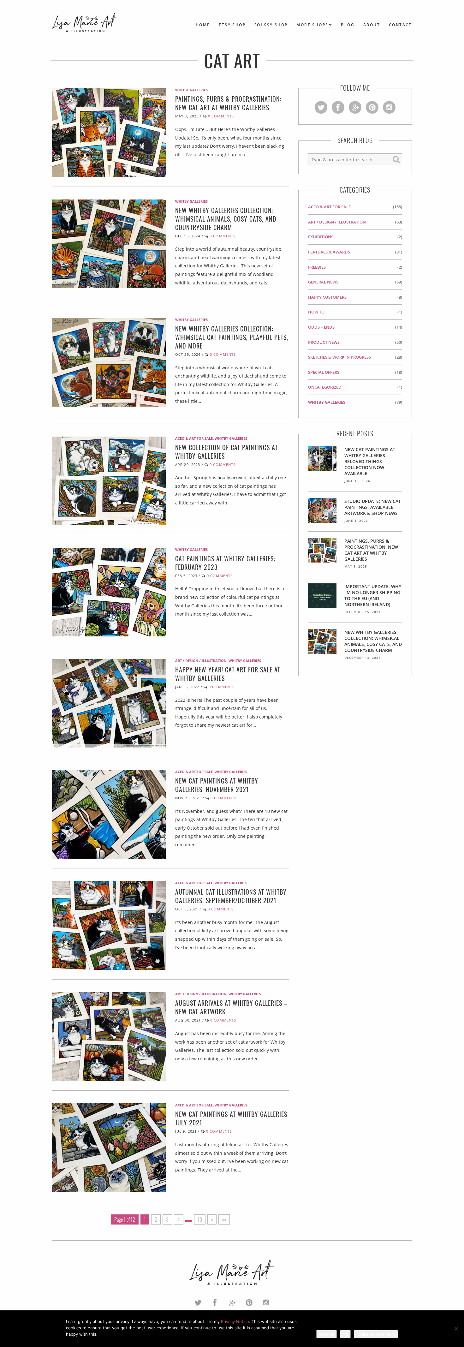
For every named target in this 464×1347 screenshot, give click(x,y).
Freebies (317, 267)
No (345, 1334)
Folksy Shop (271, 24)
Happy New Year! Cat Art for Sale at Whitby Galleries (227, 674)
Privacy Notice (235, 1321)
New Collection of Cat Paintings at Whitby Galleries (226, 452)
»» (224, 1219)
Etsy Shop (232, 24)
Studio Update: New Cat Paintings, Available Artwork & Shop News (372, 507)
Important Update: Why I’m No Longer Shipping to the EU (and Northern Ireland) (372, 595)
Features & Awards (329, 252)
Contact (400, 24)
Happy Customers (327, 297)
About (371, 24)
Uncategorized (325, 387)
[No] (456, 1329)
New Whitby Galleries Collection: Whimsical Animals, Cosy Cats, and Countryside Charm (226, 219)
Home (203, 24)
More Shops (312, 24)
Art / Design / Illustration (201, 660)
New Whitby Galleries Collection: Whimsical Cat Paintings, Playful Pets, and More (231, 337)
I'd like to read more (376, 1334)
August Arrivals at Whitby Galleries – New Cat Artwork (231, 1007)
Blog (347, 24)
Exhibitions (320, 237)
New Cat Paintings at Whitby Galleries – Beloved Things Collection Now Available (369, 461)
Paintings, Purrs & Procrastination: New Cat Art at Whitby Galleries (228, 103)
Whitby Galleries (191, 89)
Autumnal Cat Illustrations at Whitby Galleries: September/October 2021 (231, 896)
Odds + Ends (321, 327)
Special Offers (323, 372)
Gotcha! (326, 1334)
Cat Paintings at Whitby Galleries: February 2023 (225, 563)
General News (323, 282)
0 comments (221, 116)
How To (316, 312)
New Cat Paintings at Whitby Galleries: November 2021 (216, 785)
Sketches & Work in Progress (339, 357)
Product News (324, 342)
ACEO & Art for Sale (194, 438)
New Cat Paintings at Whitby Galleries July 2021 (231, 1118)
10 (200, 1219)
